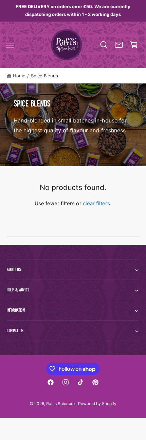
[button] (10, 44)
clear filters (96, 203)
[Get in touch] (118, 44)
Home (19, 75)
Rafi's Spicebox (60, 403)
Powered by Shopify (97, 403)
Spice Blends (44, 75)
